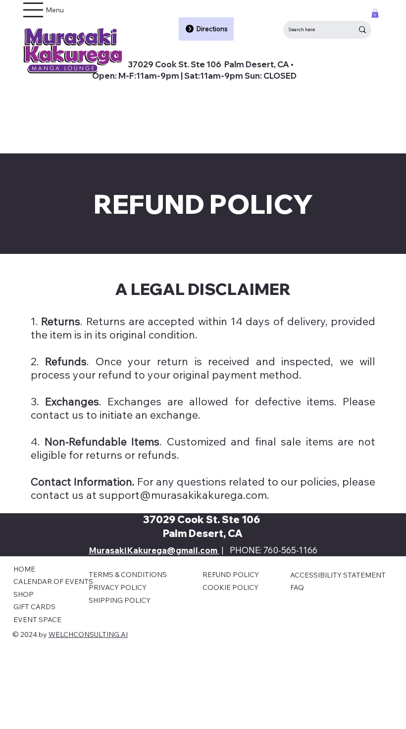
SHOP (23, 594)
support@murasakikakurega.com (183, 494)
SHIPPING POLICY (120, 600)
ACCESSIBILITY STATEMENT (338, 575)
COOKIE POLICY (230, 587)
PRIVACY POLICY (118, 587)
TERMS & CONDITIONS (128, 574)
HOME (24, 569)
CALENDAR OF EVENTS (53, 581)
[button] (375, 13)
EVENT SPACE (37, 619)
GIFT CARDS (34, 606)
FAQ (297, 587)
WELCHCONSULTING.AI (88, 634)
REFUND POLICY (231, 574)
